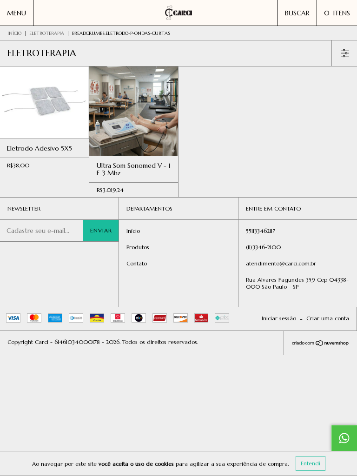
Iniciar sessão (279, 318)
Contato (136, 263)
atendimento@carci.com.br (281, 263)
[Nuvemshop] (320, 344)
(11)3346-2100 (263, 247)
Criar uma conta (327, 318)
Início (14, 33)
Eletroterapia (46, 33)
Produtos (137, 247)
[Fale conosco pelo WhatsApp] (344, 438)
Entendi (310, 463)
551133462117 (260, 230)
